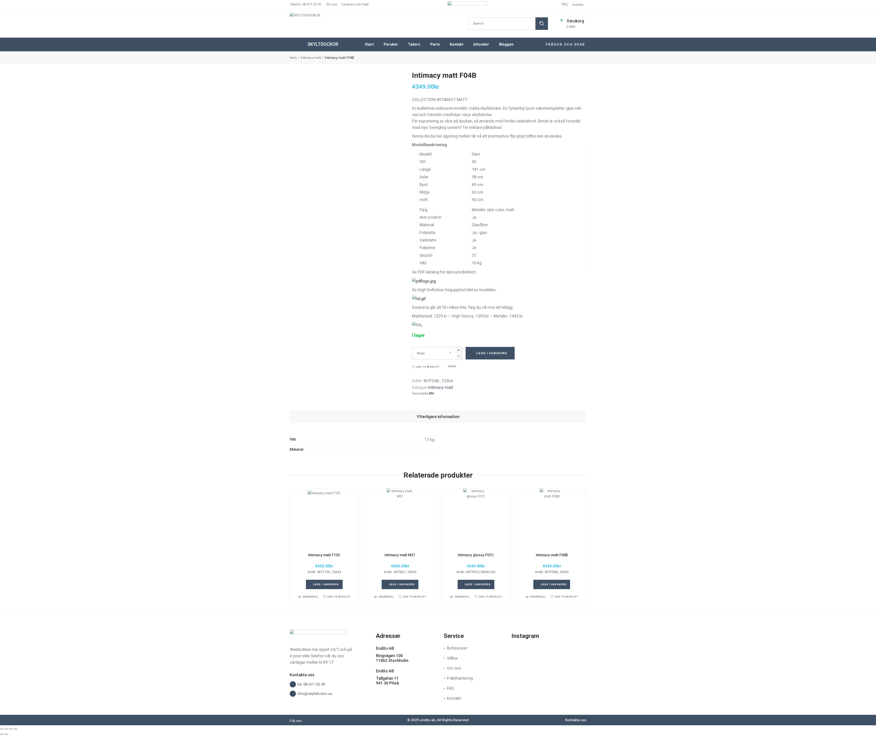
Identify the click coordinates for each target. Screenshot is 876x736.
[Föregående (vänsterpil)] (2, 734)
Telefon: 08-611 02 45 (305, 4)
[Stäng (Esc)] (15, 729)
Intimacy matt (440, 387)
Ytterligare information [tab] (438, 416)
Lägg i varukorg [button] (326, 584)
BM (431, 393)
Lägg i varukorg (491, 353)
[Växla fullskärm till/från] (6, 729)
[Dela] (11, 729)
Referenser (457, 648)
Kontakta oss (575, 720)
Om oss (331, 4)
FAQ (565, 4)
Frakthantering (460, 678)
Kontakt (454, 698)
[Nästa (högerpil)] (6, 734)
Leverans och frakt (355, 4)
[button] (426, 366)
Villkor (452, 658)
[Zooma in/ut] (2, 729)
